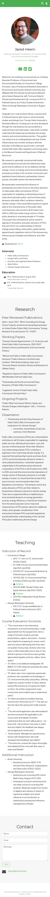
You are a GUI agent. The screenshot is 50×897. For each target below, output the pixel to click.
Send (6, 864)
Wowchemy (16, 892)
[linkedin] (25, 70)
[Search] (42, 3)
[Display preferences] (47, 3)
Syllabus (19, 584)
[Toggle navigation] (3, 3)
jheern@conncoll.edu (17, 871)
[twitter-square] (30, 70)
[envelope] (20, 70)
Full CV (20, 244)
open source (30, 892)
